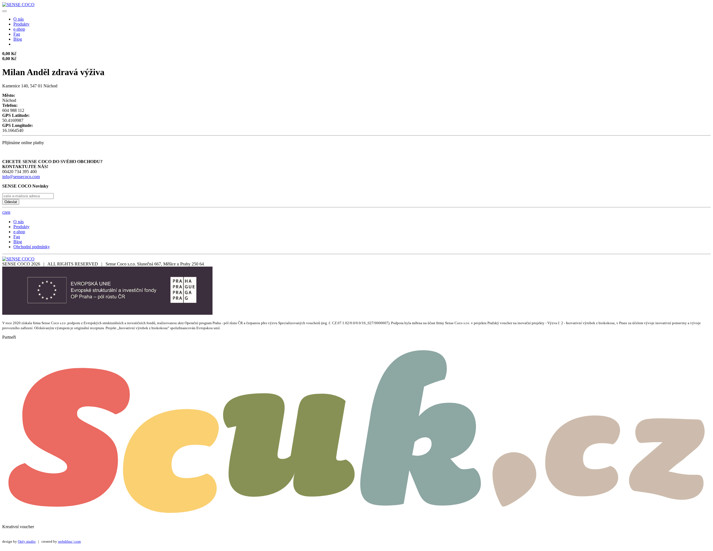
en (8, 212)
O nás (18, 19)
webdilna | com (69, 541)
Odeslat (10, 202)
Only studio (27, 541)
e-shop (19, 29)
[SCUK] (356, 517)
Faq (16, 34)
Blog (17, 39)
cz (4, 212)
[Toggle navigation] (4, 11)
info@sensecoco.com (21, 176)
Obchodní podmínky (31, 246)
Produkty (21, 24)
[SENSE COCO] (18, 4)
